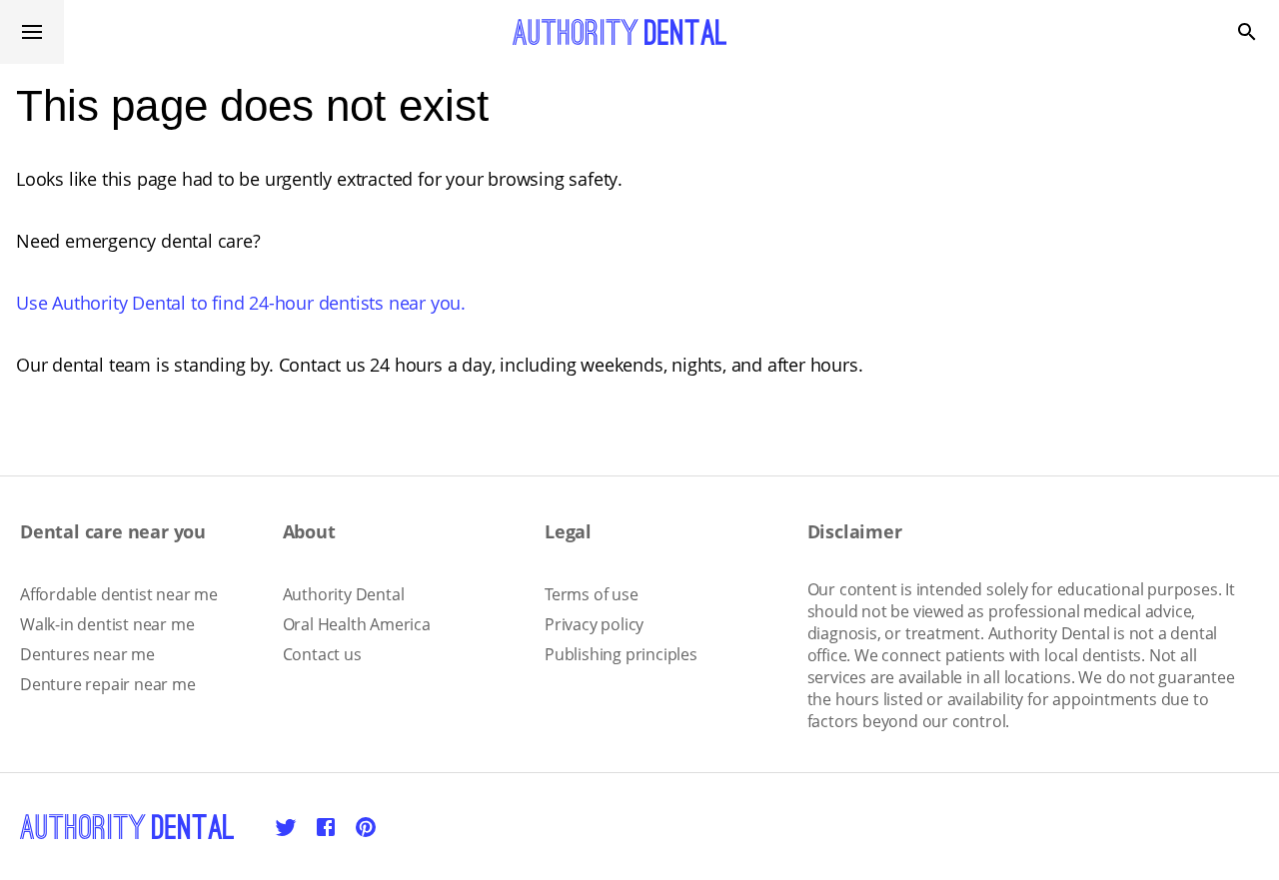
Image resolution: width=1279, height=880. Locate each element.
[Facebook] (326, 827)
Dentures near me (87, 654)
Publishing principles (621, 654)
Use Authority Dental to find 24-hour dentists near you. (241, 303)
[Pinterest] (366, 827)
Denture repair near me (108, 684)
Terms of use (592, 594)
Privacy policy (594, 624)
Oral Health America (357, 624)
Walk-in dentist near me (107, 624)
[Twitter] (286, 827)
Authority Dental (344, 594)
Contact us (322, 654)
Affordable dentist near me (119, 594)
